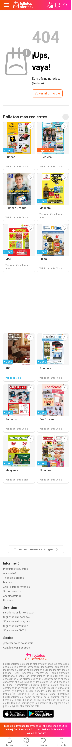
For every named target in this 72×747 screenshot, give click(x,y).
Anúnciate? (9, 573)
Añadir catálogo (12, 595)
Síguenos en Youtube (15, 625)
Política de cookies (36, 733)
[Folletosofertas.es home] (23, 5)
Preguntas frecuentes (15, 568)
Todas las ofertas (13, 577)
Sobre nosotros (12, 591)
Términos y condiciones (26, 729)
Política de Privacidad (53, 729)
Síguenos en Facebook (16, 616)
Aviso (8, 729)
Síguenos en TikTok (15, 630)
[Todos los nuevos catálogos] (65, 117)
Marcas (7, 582)
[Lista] (57, 5)
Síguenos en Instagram (16, 621)
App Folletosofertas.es (16, 586)
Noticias (8, 600)
